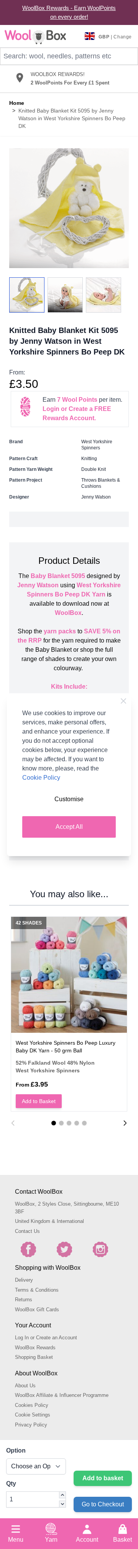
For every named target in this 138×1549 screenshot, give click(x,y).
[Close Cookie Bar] (123, 701)
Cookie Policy (41, 777)
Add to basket (102, 1478)
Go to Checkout (103, 1504)
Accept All (69, 826)
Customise (69, 799)
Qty (11, 1483)
